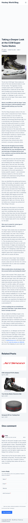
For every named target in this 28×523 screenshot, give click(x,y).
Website (5, 488)
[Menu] (25, 2)
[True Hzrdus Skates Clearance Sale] (14, 385)
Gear (18, 49)
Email (4, 483)
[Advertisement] (14, 20)
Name (4, 479)
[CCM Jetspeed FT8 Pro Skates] (14, 363)
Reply (24, 437)
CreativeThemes (6, 521)
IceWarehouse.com (11, 340)
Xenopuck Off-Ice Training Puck (11, 415)
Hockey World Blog (10, 2)
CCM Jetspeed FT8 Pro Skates (10, 372)
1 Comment (4, 51)
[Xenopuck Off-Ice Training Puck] (14, 406)
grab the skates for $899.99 (16, 342)
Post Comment (7, 512)
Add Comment (7, 493)
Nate (6, 435)
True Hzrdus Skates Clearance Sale (11, 394)
